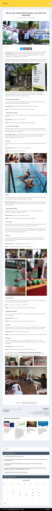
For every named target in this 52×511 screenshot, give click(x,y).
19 (26, 495)
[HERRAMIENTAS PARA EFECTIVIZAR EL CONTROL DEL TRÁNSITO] (43, 424)
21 (38, 495)
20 (32, 495)
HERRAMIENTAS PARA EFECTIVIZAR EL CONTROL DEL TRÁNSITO (42, 430)
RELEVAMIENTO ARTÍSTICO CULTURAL (7, 430)
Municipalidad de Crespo (13, 509)
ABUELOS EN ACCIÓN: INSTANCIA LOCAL (31, 430)
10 (13, 492)
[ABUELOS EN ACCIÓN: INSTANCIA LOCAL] (32, 424)
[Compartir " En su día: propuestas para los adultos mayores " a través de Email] (33, 403)
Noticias (33, 17)
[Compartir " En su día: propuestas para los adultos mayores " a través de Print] (35, 403)
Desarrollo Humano (26, 17)
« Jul (5, 503)
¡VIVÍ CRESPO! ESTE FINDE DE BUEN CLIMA (13, 456)
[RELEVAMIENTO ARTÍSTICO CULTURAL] (9, 424)
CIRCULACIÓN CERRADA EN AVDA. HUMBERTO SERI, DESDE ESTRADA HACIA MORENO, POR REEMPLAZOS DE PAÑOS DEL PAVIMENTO (20, 433)
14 (38, 492)
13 (32, 492)
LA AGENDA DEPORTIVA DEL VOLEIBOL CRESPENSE (16, 472)
